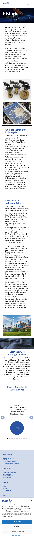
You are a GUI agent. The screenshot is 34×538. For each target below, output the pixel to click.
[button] (31, 501)
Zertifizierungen (7, 490)
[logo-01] (6, 3)
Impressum (21, 535)
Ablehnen (17, 526)
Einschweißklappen (8, 476)
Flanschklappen (7, 474)
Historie (5, 487)
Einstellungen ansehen (17, 531)
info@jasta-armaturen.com (11, 463)
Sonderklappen (7, 477)
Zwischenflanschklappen (9, 473)
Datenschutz (14, 535)
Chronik (5, 488)
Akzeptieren (17, 521)
